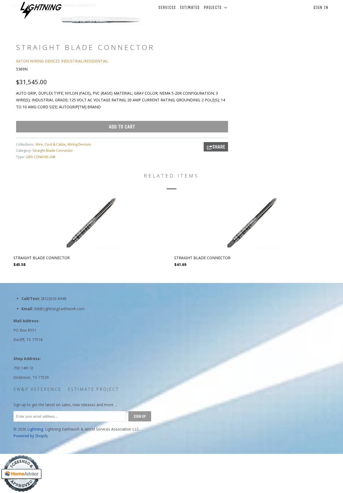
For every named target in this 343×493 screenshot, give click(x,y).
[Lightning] (40, 10)
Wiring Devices (79, 144)
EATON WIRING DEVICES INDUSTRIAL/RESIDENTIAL (62, 61)
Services (167, 7)
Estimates (190, 7)
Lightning (35, 429)
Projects (214, 7)
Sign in (321, 7)
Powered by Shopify (30, 435)
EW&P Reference (37, 389)
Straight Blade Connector (52, 150)
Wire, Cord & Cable (50, 144)
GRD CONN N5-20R (40, 156)
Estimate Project (93, 389)
